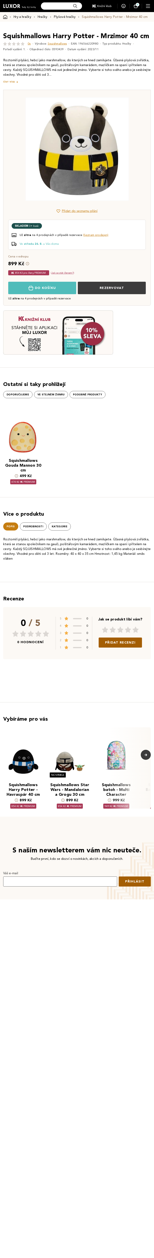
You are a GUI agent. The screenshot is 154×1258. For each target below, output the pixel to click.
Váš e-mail (10, 873)
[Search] (75, 6)
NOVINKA (57, 775)
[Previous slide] (32, 149)
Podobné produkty (87, 394)
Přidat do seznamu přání (79, 211)
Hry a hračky (22, 17)
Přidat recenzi (120, 642)
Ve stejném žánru (51, 394)
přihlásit (134, 881)
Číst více (9, 82)
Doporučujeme (18, 394)
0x (29, 43)
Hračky (42, 17)
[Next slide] (122, 149)
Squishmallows (57, 43)
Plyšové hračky (65, 17)
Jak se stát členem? (62, 272)
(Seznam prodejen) (95, 235)
